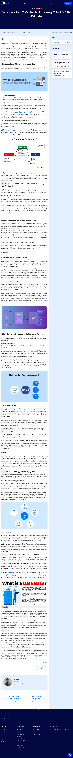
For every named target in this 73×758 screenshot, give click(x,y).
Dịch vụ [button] (34, 3)
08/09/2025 (63, 57)
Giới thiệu (29, 3)
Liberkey (35, 732)
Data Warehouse (4, 460)
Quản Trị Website (21, 732)
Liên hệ (49, 3)
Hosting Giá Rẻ (20, 734)
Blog (45, 3)
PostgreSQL (3, 279)
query (26, 207)
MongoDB (45, 175)
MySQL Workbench (43, 651)
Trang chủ (24, 3)
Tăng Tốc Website (21, 740)
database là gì (18, 635)
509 (29, 32)
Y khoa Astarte (36, 734)
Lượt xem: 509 (47, 20)
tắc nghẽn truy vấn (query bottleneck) (28, 486)
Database (7, 48)
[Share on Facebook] (38, 668)
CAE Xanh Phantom (37, 729)
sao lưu (10, 572)
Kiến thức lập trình (27, 20)
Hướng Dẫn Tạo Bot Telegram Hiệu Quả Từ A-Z (61, 72)
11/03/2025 (63, 66)
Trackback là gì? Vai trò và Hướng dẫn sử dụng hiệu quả (61, 53)
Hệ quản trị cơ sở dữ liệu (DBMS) (9, 130)
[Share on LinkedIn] (43, 668)
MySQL (30, 175)
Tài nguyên (3, 736)
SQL (17, 248)
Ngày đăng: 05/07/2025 (38, 20)
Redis (8, 301)
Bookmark (70, 32)
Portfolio (3, 734)
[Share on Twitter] (41, 668)
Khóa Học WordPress (22, 745)
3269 (69, 66)
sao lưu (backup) (6, 420)
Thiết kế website (21, 729)
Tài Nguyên (40, 3)
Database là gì (42, 67)
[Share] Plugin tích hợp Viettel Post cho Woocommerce (61, 63)
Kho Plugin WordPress (22, 743)
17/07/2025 (63, 75)
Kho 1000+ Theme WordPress (21, 737)
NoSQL (32, 248)
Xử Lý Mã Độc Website (20, 748)
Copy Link (59, 32)
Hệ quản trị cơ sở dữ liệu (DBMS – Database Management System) (19, 112)
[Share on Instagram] (46, 668)
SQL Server (35, 175)
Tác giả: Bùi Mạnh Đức (10, 32)
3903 (69, 57)
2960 (69, 75)
